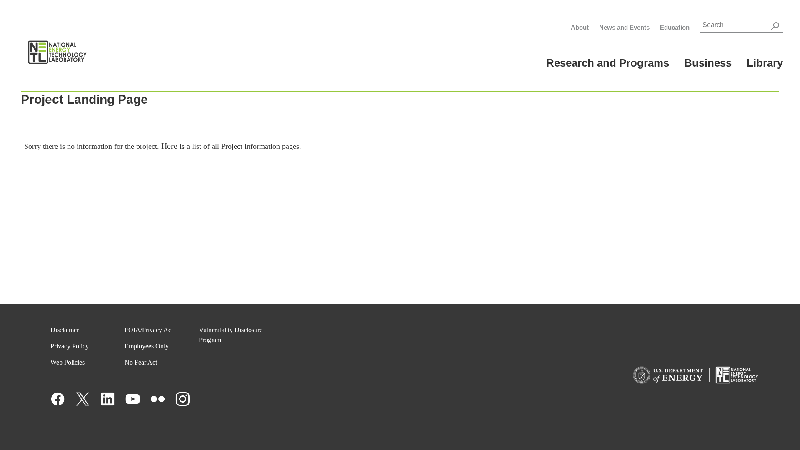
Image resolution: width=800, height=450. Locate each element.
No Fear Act (141, 362)
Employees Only (147, 346)
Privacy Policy (69, 346)
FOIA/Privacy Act (149, 329)
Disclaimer (64, 329)
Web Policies (67, 362)
